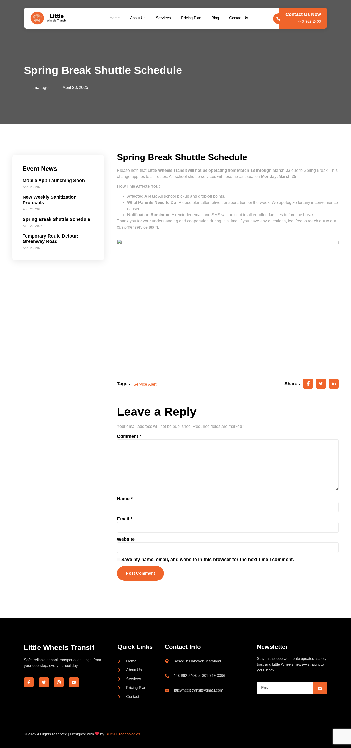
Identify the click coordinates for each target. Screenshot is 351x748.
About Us (138, 18)
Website (126, 539)
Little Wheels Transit (59, 647)
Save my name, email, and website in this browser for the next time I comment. (207, 559)
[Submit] (320, 688)
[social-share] (308, 384)
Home (114, 18)
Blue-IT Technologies (122, 734)
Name (125, 498)
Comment (129, 436)
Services (163, 18)
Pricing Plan (191, 18)
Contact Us (238, 18)
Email (124, 519)
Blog (215, 18)
